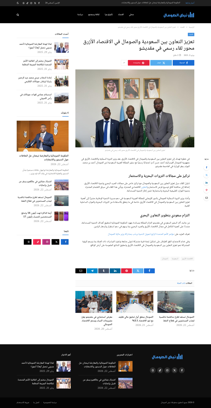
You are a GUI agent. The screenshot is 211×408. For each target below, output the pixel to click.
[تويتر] (206, 175)
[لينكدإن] (206, 182)
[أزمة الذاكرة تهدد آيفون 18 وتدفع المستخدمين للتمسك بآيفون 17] (61, 216)
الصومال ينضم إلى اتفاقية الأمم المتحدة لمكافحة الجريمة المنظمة (37, 63)
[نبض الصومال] (178, 14)
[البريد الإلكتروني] (206, 198)
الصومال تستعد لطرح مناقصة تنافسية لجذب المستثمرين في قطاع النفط (176, 319)
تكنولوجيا (109, 15)
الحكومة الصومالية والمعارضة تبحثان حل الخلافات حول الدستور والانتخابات (150, 2)
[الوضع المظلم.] (18, 3)
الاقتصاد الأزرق (187, 258)
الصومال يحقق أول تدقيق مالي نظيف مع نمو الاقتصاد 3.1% (135, 319)
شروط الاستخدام (23, 402)
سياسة (80, 15)
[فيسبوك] (206, 167)
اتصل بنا (36, 402)
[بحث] (18, 14)
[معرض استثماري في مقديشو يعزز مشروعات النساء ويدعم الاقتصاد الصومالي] (93, 302)
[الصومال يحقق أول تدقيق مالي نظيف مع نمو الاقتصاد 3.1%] (134, 302)
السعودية (175, 258)
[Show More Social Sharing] (124, 63)
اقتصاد (121, 15)
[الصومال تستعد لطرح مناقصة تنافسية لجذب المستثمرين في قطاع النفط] (175, 302)
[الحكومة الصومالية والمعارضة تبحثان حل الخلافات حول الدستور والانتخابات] (43, 136)
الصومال (165, 258)
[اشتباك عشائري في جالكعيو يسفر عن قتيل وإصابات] (61, 185)
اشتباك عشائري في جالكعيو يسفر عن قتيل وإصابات (35, 183)
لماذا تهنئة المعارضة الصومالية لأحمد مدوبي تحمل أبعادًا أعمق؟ (35, 46)
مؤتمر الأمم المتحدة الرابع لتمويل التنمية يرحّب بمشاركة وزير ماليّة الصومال (141, 234)
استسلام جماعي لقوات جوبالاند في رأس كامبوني (36, 96)
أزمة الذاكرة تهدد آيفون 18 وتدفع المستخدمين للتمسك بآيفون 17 (36, 215)
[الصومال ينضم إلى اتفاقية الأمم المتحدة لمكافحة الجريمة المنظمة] (61, 64)
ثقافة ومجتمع (93, 15)
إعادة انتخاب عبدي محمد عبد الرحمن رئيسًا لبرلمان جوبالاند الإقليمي (35, 80)
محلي (131, 15)
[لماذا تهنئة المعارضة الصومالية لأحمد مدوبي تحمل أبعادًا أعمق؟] (61, 47)
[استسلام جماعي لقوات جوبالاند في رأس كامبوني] (61, 98)
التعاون (144, 187)
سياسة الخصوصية (50, 402)
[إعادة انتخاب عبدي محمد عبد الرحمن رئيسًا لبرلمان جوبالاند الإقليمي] (61, 81)
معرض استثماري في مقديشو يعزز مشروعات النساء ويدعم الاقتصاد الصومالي (96, 320)
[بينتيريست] (206, 190)
